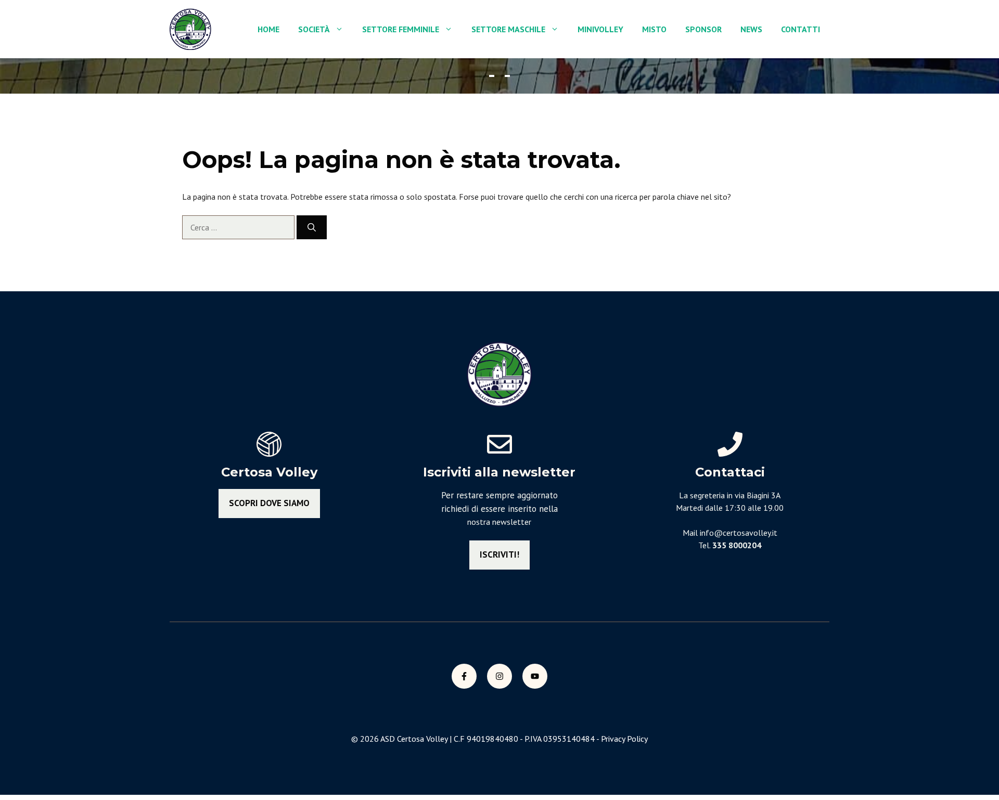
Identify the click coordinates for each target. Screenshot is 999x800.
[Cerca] (312, 227)
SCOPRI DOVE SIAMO (269, 503)
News (751, 29)
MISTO (654, 29)
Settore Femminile (400, 29)
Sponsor (703, 29)
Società (314, 29)
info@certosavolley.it (738, 532)
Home (268, 29)
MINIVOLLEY (600, 29)
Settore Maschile (508, 29)
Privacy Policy (624, 738)
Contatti (800, 29)
